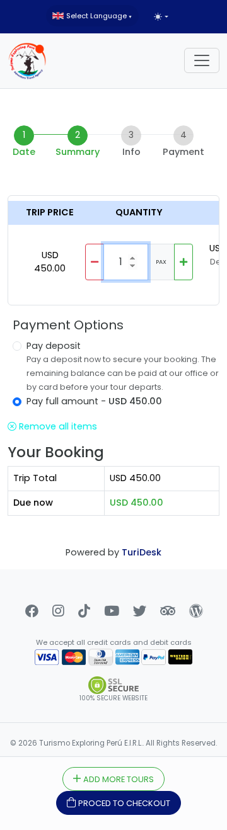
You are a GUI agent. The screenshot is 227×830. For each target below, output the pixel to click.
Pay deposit (53, 345)
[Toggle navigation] (201, 60)
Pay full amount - (94, 401)
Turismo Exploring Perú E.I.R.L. (91, 743)
